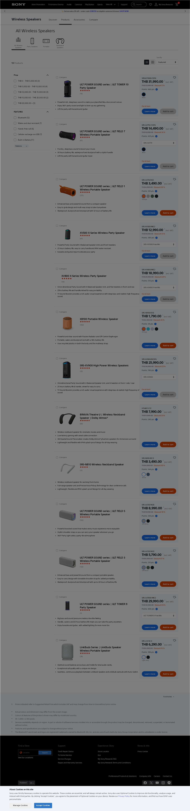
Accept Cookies (43, 805)
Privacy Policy (124, 796)
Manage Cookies (20, 805)
